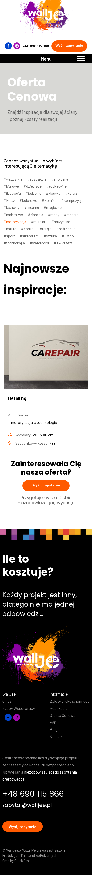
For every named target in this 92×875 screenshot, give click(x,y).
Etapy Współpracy (18, 708)
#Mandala (35, 214)
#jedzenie (33, 193)
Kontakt (57, 736)
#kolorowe (28, 200)
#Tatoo (68, 235)
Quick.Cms (22, 860)
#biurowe (11, 186)
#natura (10, 228)
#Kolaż (9, 200)
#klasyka (53, 193)
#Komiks (49, 200)
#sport (9, 235)
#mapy (53, 214)
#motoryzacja (15, 221)
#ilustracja (12, 193)
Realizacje (59, 708)
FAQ (53, 722)
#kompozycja (72, 200)
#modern (71, 214)
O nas (7, 701)
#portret (28, 228)
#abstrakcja (36, 179)
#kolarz (71, 193)
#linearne (31, 207)
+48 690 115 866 (36, 46)
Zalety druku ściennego (70, 701)
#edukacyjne (56, 186)
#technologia (14, 243)
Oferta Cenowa (62, 715)
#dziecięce (33, 186)
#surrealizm (29, 235)
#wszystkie (13, 179)
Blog (54, 729)
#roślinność (65, 228)
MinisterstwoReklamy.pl (37, 855)
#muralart (39, 221)
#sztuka (50, 235)
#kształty (11, 207)
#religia (46, 228)
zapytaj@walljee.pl (27, 805)
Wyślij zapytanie (69, 45)
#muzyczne (60, 221)
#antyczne (59, 179)
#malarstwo (13, 214)
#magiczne (53, 207)
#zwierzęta (63, 243)
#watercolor (39, 243)
